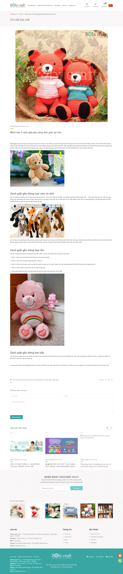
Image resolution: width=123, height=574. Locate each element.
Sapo (70, 567)
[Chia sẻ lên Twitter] (109, 380)
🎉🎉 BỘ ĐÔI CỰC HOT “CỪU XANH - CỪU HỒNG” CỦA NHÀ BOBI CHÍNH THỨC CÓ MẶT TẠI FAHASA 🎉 (60, 466)
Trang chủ (67, 534)
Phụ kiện (93, 539)
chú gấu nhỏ (23, 197)
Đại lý (66, 539)
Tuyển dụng (67, 537)
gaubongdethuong (39, 380)
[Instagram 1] (17, 510)
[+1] (112, 380)
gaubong (21, 380)
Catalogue (94, 542)
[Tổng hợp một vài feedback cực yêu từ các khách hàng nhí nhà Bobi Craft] (96, 446)
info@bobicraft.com (19, 546)
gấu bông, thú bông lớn (26, 254)
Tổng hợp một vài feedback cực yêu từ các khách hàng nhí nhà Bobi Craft (95, 465)
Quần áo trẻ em (95, 534)
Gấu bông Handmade (97, 537)
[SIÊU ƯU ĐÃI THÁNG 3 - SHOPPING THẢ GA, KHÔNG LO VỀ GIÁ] (26, 446)
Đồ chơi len (13, 557)
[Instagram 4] (70, 510)
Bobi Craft (76, 148)
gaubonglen (48, 380)
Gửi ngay (76, 488)
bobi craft (15, 380)
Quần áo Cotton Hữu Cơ (25, 557)
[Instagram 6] (105, 510)
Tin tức (66, 542)
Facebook (91, 557)
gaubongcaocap (28, 380)
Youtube (110, 557)
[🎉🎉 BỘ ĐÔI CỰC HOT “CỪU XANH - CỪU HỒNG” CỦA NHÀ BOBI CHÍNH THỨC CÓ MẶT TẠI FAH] (61, 446)
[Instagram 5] (87, 510)
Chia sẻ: (101, 380)
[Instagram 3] (52, 510)
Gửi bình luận (16, 417)
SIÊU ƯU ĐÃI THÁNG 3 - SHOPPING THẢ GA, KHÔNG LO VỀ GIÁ (25, 465)
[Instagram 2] (35, 510)
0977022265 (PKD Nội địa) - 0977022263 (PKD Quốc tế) (31, 543)
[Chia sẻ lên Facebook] (106, 380)
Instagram (101, 557)
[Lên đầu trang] (119, 568)
